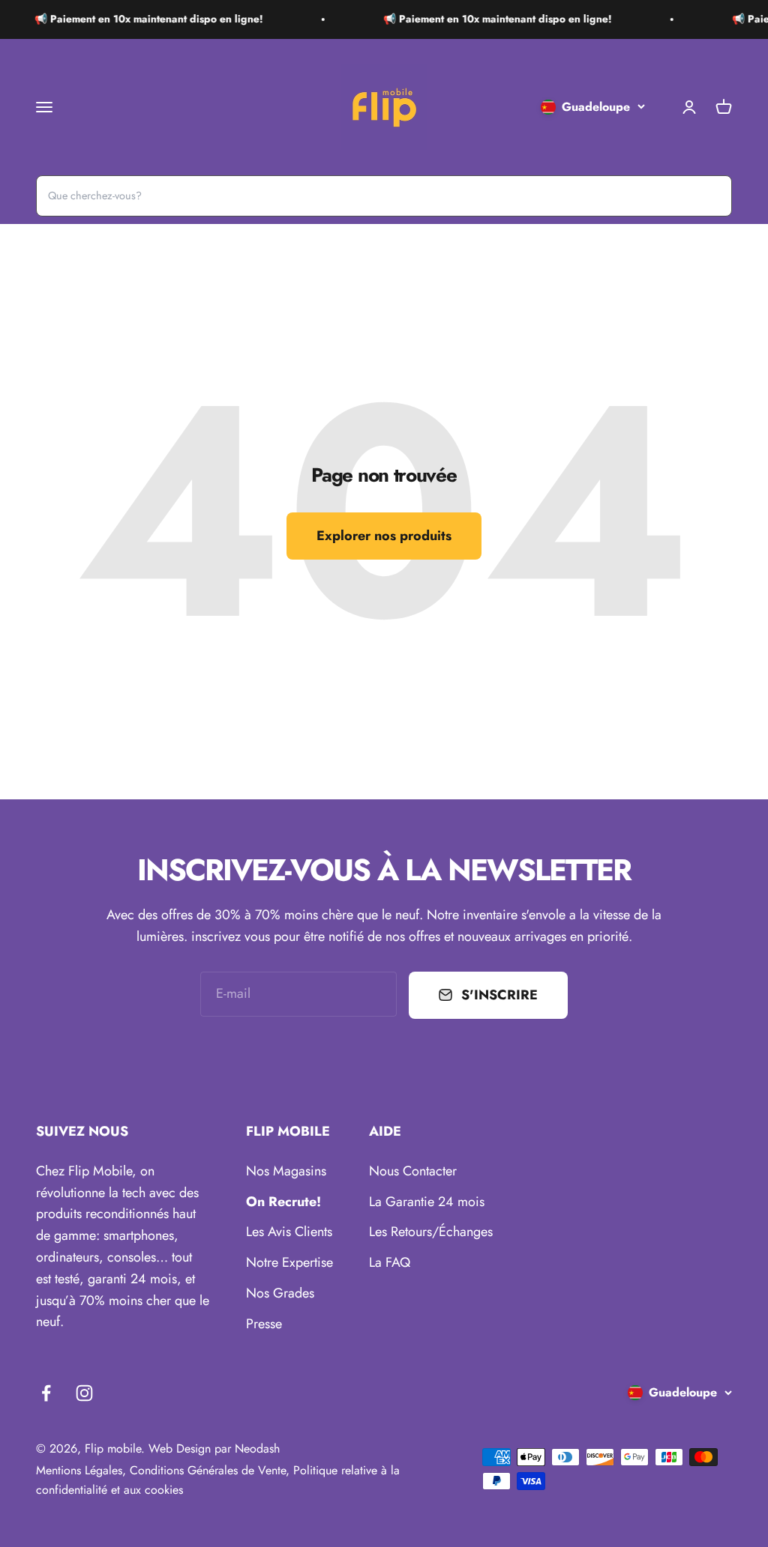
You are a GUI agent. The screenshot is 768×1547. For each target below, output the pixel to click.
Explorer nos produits (384, 535)
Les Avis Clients (289, 1231)
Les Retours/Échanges (431, 1231)
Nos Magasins (286, 1171)
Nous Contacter (413, 1171)
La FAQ (389, 1262)
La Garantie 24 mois (426, 1201)
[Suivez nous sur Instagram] (84, 1393)
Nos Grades (280, 1293)
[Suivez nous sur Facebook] (46, 1393)
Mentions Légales (79, 1470)
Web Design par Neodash (214, 1448)
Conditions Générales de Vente (208, 1470)
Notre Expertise (289, 1262)
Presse (264, 1323)
